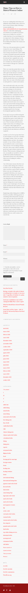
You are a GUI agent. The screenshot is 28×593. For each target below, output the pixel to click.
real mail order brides (9, 514)
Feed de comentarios (8, 572)
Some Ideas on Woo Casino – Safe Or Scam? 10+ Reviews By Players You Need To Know (13, 311)
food (4, 456)
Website (5, 258)
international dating (8, 477)
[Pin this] (14, 14)
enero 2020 (6, 374)
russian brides (7, 517)
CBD (4, 429)
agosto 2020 (6, 352)
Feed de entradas (7, 569)
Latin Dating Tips (7, 492)
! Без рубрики (6, 389)
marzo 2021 (6, 331)
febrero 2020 (6, 371)
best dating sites (7, 420)
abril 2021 (5, 328)
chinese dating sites (8, 432)
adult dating (6, 407)
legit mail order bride (9, 495)
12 (3, 395)
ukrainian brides (7, 535)
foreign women (7, 462)
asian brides (6, 410)
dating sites (6, 444)
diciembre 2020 (7, 340)
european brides (7, 450)
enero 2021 (6, 337)
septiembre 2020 (7, 349)
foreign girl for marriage (10, 459)
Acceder (5, 566)
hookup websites (7, 471)
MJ (4, 508)
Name (5, 245)
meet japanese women (9, 505)
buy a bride (6, 423)
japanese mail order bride (10, 483)
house (4, 474)
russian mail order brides (10, 520)
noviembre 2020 (7, 343)
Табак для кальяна (7, 553)
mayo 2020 (6, 362)
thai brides (6, 529)
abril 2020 (6, 365)
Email (5, 252)
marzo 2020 (6, 368)
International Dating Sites (10, 480)
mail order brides (8, 502)
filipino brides (7, 453)
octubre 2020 (6, 346)
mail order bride (7, 498)
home (4, 465)
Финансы (5, 556)
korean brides (7, 486)
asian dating (6, 414)
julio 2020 (6, 355)
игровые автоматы (7, 550)
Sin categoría (6, 523)
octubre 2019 (6, 380)
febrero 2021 (6, 334)
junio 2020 (6, 358)
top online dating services (10, 532)
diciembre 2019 (7, 377)
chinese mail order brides (10, 435)
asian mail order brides (9, 417)
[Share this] (8, 14)
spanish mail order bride (10, 526)
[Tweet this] (11, 14)
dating (5, 441)
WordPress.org (7, 575)
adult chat (5, 404)
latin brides (6, 489)
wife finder (6, 544)
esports (5, 447)
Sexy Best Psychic (8, 288)
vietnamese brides (8, 541)
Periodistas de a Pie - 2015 (9, 585)
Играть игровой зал (7, 547)
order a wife (6, 511)
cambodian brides (8, 426)
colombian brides (8, 438)
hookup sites (6, 468)
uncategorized (7, 538)
